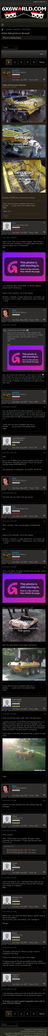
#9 (45, 714)
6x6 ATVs (17, 29)
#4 (45, 407)
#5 (45, 453)
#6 (45, 493)
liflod (14, 816)
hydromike (17, 699)
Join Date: (16, 80)
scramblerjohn (18, 438)
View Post (27, 330)
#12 (44, 878)
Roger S (15, 975)
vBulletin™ (33, 1031)
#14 (44, 948)
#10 (44, 801)
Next (42, 62)
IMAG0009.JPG (20, 464)
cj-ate (14, 863)
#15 (44, 989)
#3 (45, 325)
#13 (44, 912)
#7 (45, 521)
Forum (8, 29)
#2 (45, 238)
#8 (45, 567)
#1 (45, 85)
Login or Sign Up (39, 2)
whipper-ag (17, 897)
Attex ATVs (26, 29)
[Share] (44, 79)
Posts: (31, 80)
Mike (15, 286)
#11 (44, 831)
